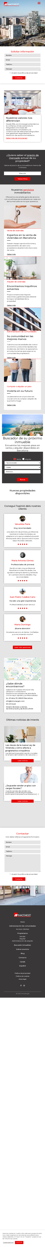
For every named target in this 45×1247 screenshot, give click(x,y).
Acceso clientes (22, 929)
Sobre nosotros (22, 949)
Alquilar (23, 939)
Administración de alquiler (22, 941)
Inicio (22, 922)
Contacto (22, 958)
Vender (23, 936)
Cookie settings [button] (8, 1242)
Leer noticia (23, 761)
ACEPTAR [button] (19, 1242)
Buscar (22, 480)
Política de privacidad (22, 973)
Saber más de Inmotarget (16, 138)
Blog (22, 953)
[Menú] (39, 3)
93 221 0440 (11, 704)
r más (13, 358)
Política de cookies (22, 976)
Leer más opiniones (22, 647)
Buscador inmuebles (22, 945)
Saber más (11, 254)
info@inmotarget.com (15, 701)
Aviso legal (22, 979)
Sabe (9, 358)
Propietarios (22, 933)
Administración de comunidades (22, 926)
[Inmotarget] (11, 4)
